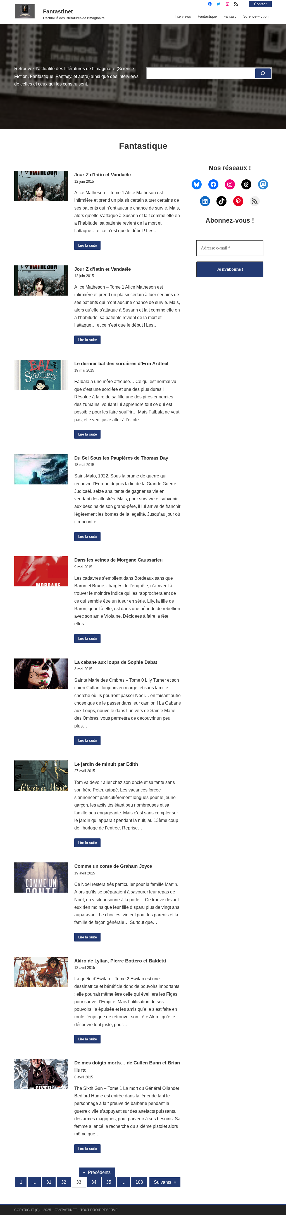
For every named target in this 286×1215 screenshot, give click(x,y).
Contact (260, 4)
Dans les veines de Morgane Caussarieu (118, 560)
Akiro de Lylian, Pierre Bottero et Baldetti (120, 961)
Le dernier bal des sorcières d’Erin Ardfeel (121, 363)
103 (139, 1182)
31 (48, 1182)
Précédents (97, 1172)
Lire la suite (87, 245)
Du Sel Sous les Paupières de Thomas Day (121, 458)
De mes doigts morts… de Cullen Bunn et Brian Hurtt (127, 1066)
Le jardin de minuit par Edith (106, 764)
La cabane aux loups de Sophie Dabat (115, 662)
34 (93, 1182)
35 (108, 1182)
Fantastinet (58, 11)
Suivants (165, 1182)
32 (63, 1182)
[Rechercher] (263, 73)
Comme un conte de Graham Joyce (113, 866)
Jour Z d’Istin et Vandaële (102, 174)
